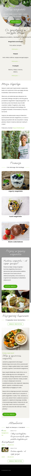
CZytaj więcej (10, 286)
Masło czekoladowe (15, 242)
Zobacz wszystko (15, 324)
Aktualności (11, 445)
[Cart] (24, 2)
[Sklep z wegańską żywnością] (9, 8)
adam (3, 445)
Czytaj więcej (9, 414)
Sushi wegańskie (15, 216)
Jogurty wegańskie (15, 191)
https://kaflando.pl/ (18, 128)
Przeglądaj (15, 22)
